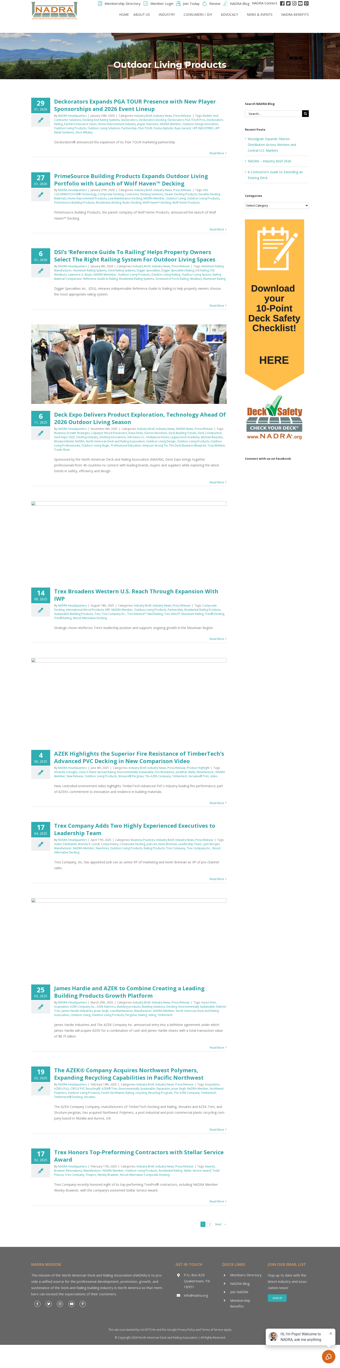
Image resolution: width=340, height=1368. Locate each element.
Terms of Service (212, 1330)
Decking (172, 1007)
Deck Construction (210, 433)
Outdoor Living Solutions (104, 128)
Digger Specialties (148, 270)
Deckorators (129, 120)
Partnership (129, 128)
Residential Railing (170, 1171)
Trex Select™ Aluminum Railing (184, 614)
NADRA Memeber (104, 275)
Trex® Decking (214, 614)
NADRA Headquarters (72, 116)
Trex (97, 614)
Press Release (182, 116)
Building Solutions (153, 1007)
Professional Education (126, 445)
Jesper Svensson (147, 124)
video (214, 776)
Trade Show (62, 450)
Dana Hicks (135, 433)
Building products (128, 1007)
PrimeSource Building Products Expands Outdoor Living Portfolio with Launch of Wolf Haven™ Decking (131, 179)
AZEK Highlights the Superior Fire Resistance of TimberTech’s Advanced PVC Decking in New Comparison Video (139, 757)
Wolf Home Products (186, 202)
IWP (107, 610)
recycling (141, 1093)
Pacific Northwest (112, 1093)
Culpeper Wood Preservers (109, 433)
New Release (75, 776)
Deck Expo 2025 (64, 437)
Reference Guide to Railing (100, 279)
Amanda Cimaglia (65, 772)
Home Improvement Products (87, 198)
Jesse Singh (101, 1011)
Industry (167, 14)
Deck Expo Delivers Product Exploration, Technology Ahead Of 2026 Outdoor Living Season (140, 418)
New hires (102, 848)
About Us (141, 14)
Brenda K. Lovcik (89, 844)
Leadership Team (190, 844)
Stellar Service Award (197, 1171)
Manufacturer (205, 772)
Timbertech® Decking (68, 1097)
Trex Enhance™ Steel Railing (145, 614)
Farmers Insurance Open (80, 124)
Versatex (89, 1097)
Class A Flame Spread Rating (97, 772)
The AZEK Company (158, 776)
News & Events (259, 14)
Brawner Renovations (68, 1171)
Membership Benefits (240, 1303)
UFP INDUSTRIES (202, 128)
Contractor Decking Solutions (144, 194)
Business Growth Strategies (72, 433)
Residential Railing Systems (136, 279)
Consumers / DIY (198, 14)
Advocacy (229, 14)
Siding (152, 1015)
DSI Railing (202, 270)
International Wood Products (85, 610)
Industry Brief (143, 116)
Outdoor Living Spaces (196, 275)
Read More (217, 153)
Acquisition (61, 1007)
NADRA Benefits (295, 14)
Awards (210, 1166)
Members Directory (246, 1275)
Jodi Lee (152, 844)
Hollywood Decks (157, 437)
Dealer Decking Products (181, 194)
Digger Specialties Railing (177, 270)
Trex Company (175, 848)
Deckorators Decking (152, 120)
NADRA (79, 441)
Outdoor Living (176, 198)
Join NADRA (239, 1291)
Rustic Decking (132, 202)
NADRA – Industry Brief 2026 (269, 161)
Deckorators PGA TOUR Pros (186, 120)
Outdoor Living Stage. (95, 445)
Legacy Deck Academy (185, 437)
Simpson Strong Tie (155, 445)
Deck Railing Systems (121, 270)
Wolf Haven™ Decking (157, 202)
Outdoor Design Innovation (200, 124)
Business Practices (143, 840)
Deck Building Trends (182, 433)
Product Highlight (198, 768)
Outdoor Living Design (161, 441)
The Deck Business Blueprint (187, 445)
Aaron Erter (208, 1002)
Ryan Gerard (183, 128)
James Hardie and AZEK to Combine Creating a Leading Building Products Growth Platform (129, 991)
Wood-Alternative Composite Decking (145, 1175)
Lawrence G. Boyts (80, 275)
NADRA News (184, 429)
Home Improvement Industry (117, 124)
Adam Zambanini (65, 844)
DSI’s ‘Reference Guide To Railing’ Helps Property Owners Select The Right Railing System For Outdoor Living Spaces (134, 255)
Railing (142, 1015)
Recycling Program (160, 1093)
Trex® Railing (62, 618)
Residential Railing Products (202, 610)
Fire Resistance (164, 772)
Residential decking (108, 202)
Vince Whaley (84, 132)
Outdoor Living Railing (165, 275)
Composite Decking (111, 194)
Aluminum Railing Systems (90, 270)
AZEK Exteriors (106, 1007)
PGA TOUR (145, 128)
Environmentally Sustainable (135, 772)
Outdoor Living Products (70, 128)
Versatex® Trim (199, 776)
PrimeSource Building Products (74, 202)
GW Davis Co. (136, 437)
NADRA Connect (264, 3)
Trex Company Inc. (114, 614)
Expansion (163, 1089)
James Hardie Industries (77, 1011)
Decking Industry (87, 437)
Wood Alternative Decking (90, 618)
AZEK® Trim (109, 1089)
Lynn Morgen (211, 844)
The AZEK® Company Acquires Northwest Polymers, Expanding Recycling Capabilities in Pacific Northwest (129, 1073)
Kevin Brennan (167, 844)
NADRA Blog (240, 1283)
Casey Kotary (109, 844)
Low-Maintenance (121, 1011)
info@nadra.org (196, 1295)
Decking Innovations (112, 437)
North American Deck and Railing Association (115, 441)
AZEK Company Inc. (82, 1007)
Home (124, 14)
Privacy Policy (186, 1330)
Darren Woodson (155, 433)
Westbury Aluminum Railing (208, 279)
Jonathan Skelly (185, 772)
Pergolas (131, 1015)
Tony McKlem (216, 445)
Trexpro (91, 1175)
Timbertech (179, 776)
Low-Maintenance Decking (125, 198)
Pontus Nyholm (163, 128)
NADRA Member (170, 124)
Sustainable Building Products (73, 614)
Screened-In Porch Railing (172, 279)
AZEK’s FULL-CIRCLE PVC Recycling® (77, 1089)
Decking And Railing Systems (101, 120)
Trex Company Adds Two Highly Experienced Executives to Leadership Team (134, 829)
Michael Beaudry (212, 437)
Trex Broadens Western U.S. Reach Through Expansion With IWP (136, 594)
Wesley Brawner (108, 1175)
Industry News (162, 116)
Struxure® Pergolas (131, 776)
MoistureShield (64, 441)
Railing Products (154, 848)
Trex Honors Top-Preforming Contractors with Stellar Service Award (139, 1155)
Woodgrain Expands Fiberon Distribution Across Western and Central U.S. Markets (272, 145)
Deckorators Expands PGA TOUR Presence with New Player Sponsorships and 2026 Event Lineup (135, 105)
